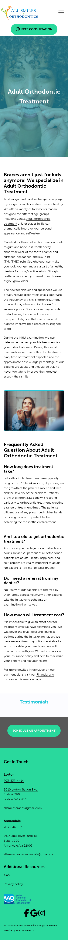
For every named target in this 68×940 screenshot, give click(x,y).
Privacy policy (13, 884)
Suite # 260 (12, 794)
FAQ (7, 875)
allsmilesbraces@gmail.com (23, 808)
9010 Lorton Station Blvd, (21, 789)
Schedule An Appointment (34, 730)
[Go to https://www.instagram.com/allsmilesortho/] (41, 913)
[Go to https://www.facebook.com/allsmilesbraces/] (26, 913)
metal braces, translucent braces (26, 314)
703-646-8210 (14, 827)
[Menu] (61, 12)
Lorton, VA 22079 (16, 799)
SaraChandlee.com (25, 930)
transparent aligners (17, 319)
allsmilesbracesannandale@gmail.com (30, 854)
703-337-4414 (14, 780)
